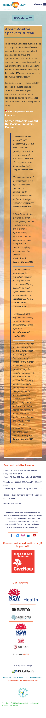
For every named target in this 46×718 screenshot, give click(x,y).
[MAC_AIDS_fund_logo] (21, 652)
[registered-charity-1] (23, 688)
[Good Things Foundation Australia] (21, 616)
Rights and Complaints (33, 677)
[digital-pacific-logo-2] (23, 671)
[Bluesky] (17, 535)
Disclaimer (7, 677)
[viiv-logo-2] (21, 639)
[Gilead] (21, 645)
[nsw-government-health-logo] (23, 588)
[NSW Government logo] (21, 623)
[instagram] (23, 535)
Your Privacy (18, 677)
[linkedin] (28, 535)
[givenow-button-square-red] (23, 551)
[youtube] (34, 535)
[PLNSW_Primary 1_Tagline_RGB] (14, 2)
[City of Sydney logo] (21, 609)
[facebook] (11, 535)
